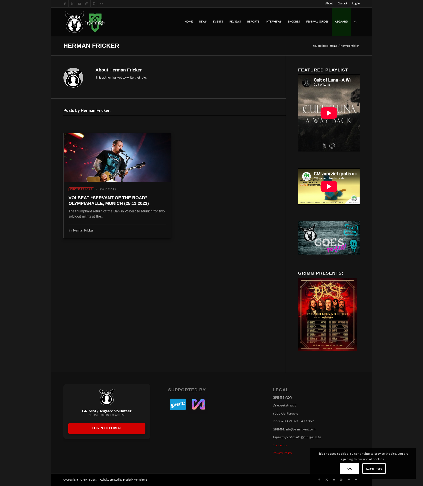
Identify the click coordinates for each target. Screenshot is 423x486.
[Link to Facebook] (64, 3)
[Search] (355, 22)
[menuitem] (329, 3)
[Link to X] (72, 3)
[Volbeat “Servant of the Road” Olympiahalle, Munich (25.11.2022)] (117, 157)
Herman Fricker (83, 230)
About (329, 3)
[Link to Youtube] (79, 3)
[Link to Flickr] (101, 3)
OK (349, 468)
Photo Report (81, 189)
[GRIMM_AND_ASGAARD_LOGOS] (84, 22)
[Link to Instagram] (86, 3)
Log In (356, 3)
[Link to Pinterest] (94, 3)
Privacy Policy (282, 453)
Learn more (374, 468)
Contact (342, 3)
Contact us (280, 445)
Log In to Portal (106, 428)
